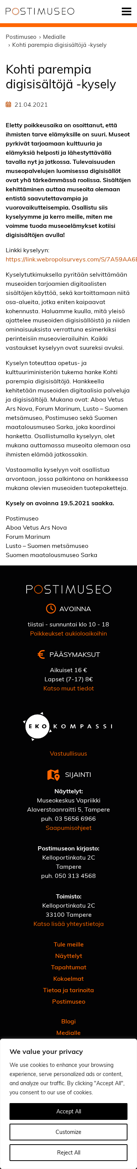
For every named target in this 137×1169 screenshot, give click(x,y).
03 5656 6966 (75, 818)
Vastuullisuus (68, 753)
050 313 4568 (75, 875)
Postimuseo (68, 1001)
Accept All (68, 1111)
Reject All (68, 1152)
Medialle (68, 1032)
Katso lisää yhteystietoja (68, 923)
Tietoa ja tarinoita (68, 990)
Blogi (68, 1021)
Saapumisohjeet (69, 827)
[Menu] (126, 12)
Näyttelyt (68, 955)
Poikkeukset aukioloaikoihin (68, 633)
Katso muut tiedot (68, 688)
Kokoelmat (68, 978)
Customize (68, 1131)
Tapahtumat (68, 967)
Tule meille (69, 944)
